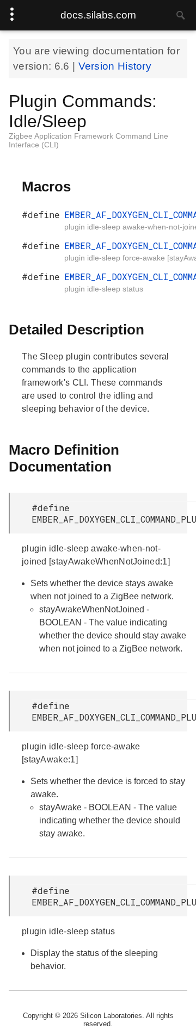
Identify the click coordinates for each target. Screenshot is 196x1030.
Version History (115, 66)
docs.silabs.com (98, 15)
